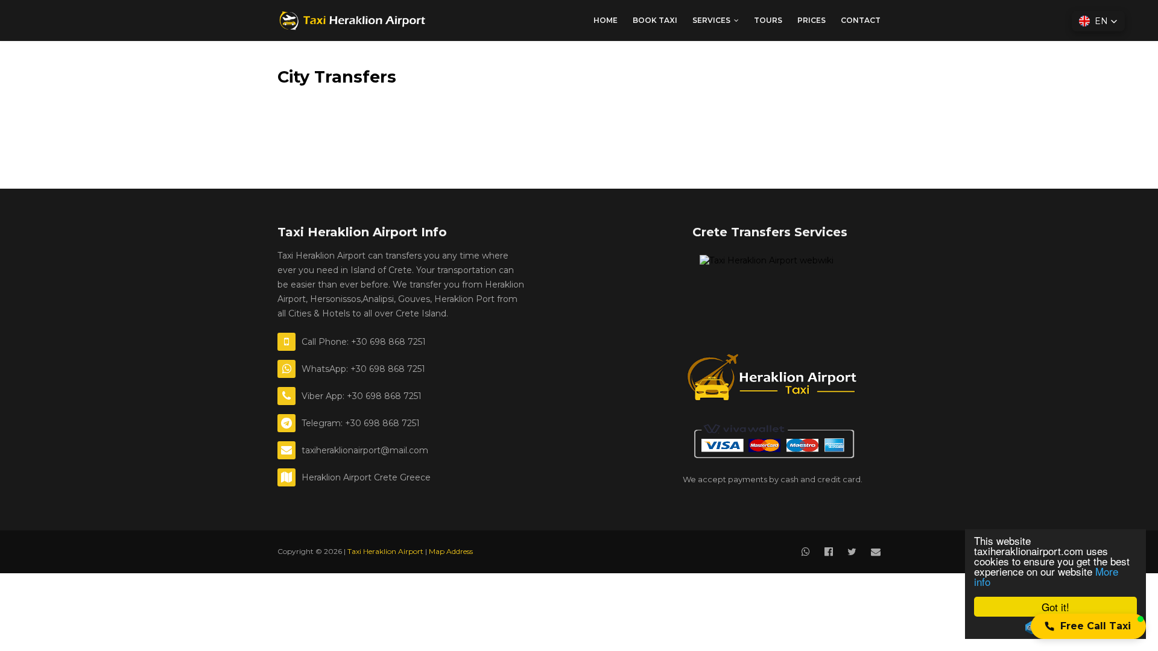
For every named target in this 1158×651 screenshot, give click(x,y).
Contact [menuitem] (861, 20)
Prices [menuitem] (811, 20)
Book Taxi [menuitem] (655, 20)
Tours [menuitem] (768, 20)
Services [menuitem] (711, 20)
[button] (1088, 626)
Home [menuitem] (605, 20)
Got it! (1055, 606)
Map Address (451, 551)
